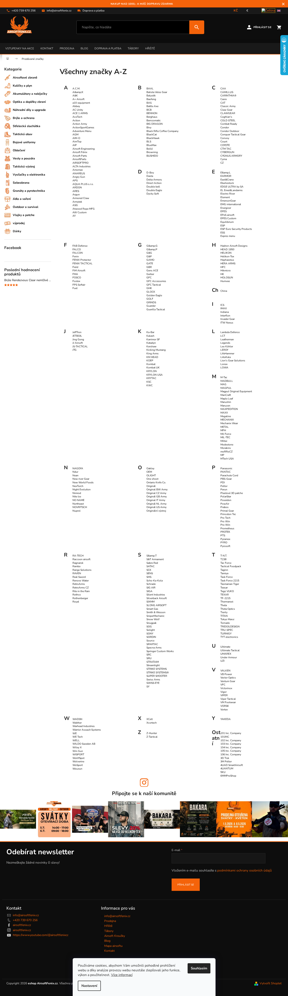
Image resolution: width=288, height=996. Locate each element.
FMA (75, 274)
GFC (149, 277)
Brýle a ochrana (24, 118)
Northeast (78, 503)
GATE (149, 263)
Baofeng (151, 99)
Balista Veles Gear (156, 92)
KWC (149, 385)
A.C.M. (76, 88)
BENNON (151, 113)
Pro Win (225, 521)
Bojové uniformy (24, 142)
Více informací (122, 975)
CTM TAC (225, 148)
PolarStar (225, 496)
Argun (76, 194)
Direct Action (154, 183)
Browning (152, 152)
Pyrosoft (225, 546)
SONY (149, 633)
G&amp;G (152, 246)
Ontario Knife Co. (156, 482)
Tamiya (224, 573)
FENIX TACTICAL (82, 263)
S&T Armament (155, 559)
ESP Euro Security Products (236, 229)
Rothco (76, 594)
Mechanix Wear (229, 423)
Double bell (153, 186)
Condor (224, 127)
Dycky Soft (152, 193)
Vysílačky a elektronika (29, 175)
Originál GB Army (156, 496)
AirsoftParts (79, 159)
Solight (150, 630)
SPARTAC (152, 644)
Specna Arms (154, 647)
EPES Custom (228, 218)
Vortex (224, 709)
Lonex (223, 364)
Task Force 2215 (229, 580)
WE (74, 733)
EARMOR (225, 176)
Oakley (150, 468)
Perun (223, 489)
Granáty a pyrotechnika (29, 191)
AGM (75, 134)
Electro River (227, 193)
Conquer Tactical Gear (233, 134)
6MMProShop (228, 775)
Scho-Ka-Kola (154, 580)
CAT (222, 102)
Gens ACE (152, 270)
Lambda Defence (230, 332)
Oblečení (19, 150)
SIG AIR (150, 587)
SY (147, 686)
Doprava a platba (107, 48)
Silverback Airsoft (156, 598)
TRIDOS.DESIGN (230, 626)
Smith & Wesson (155, 612)
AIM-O (76, 138)
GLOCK (150, 291)
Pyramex (225, 539)
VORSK (224, 706)
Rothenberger (80, 598)
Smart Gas (152, 609)
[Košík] (279, 27)
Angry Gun (78, 177)
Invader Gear (227, 319)
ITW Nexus (226, 322)
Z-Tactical (152, 736)
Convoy (224, 138)
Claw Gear (226, 110)
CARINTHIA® (228, 95)
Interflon (225, 315)
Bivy (148, 127)
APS (75, 180)
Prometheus (227, 528)
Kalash (150, 336)
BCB (149, 110)
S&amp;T (151, 555)
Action (76, 120)
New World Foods (83, 482)
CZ (222, 163)
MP (222, 455)
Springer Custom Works (160, 651)
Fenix (75, 256)
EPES (223, 211)
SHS (148, 577)
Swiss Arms (153, 679)
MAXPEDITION (229, 409)
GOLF (149, 299)
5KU (223, 772)
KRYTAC (151, 378)
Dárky (17, 231)
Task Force (226, 577)
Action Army (79, 124)
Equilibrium (227, 222)
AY (74, 216)
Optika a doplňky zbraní (29, 102)
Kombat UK (153, 367)
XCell (149, 719)
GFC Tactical (153, 284)
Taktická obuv (22, 134)
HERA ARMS (227, 263)
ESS (222, 232)
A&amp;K (77, 92)
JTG (74, 350)
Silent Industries (155, 594)
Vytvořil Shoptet (271, 983)
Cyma (223, 159)
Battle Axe (152, 106)
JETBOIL (77, 336)
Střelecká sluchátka (26, 126)
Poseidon (225, 500)
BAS (149, 102)
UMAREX (225, 653)
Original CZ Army (156, 493)
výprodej (19, 223)
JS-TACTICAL (80, 346)
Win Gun (77, 751)
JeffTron (76, 332)
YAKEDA (225, 719)
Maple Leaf (226, 398)
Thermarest (226, 601)
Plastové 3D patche (231, 493)
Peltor (223, 486)
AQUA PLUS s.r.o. (83, 184)
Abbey (76, 106)
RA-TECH (78, 555)
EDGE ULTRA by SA (231, 186)
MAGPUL (226, 388)
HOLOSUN (226, 277)
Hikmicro (225, 270)
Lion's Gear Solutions (232, 360)
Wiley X (77, 747)
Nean (75, 475)
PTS (222, 535)
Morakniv (225, 448)
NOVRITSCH (79, 507)
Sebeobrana (21, 183)
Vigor (223, 692)
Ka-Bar (150, 332)
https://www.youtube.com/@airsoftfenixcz (40, 935)
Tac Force (225, 563)
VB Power (226, 674)
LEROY (224, 350)
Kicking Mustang (156, 350)
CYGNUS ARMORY (231, 155)
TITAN (224, 616)
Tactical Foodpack (230, 566)
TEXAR (224, 594)
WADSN (77, 719)
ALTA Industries (81, 166)
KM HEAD (152, 357)
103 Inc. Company (230, 744)
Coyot (223, 141)
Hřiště (150, 48)
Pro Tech (225, 517)
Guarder (151, 306)
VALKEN (225, 670)
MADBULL (226, 381)
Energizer (225, 208)
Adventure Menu (81, 131)
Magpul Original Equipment (236, 391)
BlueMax (151, 145)
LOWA (224, 367)
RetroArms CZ (80, 587)
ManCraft (225, 395)
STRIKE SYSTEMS (156, 669)
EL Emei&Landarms (231, 190)
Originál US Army (156, 507)
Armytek (77, 201)
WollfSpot (78, 758)
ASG (75, 205)
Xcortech (151, 722)
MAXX (224, 412)
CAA (223, 88)
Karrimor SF (153, 339)
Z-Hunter (151, 733)
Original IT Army (155, 500)
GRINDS (151, 302)
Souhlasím (199, 968)
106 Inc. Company (230, 754)
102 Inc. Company (230, 740)
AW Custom (79, 212)
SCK (148, 570)
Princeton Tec (228, 514)
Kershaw (151, 346)
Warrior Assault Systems (86, 729)
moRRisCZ (226, 451)
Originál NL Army (156, 503)
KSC (148, 382)
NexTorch (77, 486)
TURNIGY (226, 633)
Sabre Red (152, 563)
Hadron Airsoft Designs (233, 246)
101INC (224, 736)
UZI (222, 661)
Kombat (150, 364)
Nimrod (76, 493)
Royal (75, 601)
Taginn (224, 570)
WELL (76, 740)
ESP (222, 225)
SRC (148, 654)
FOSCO (76, 277)
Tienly (223, 612)
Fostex (76, 281)
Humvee (225, 281)
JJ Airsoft (77, 343)
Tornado (225, 623)
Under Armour (228, 657)
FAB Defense (79, 246)
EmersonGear (228, 200)
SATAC (150, 566)
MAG (223, 384)
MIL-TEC (225, 437)
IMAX (223, 308)
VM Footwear (228, 702)
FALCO (76, 249)
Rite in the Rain (81, 591)
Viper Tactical (228, 699)
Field (75, 267)
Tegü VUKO (227, 591)
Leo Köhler (226, 346)
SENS (149, 573)
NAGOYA (77, 468)
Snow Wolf (152, 619)
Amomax (77, 170)
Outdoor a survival (25, 207)
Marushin (225, 402)
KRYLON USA (154, 374)
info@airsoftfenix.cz (26, 915)
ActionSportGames (83, 127)
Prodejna (67, 48)
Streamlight (153, 665)
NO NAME (78, 500)
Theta (223, 605)
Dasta (149, 176)
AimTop (76, 141)
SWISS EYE (152, 683)
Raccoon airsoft (81, 559)
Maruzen (225, 405)
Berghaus (151, 117)
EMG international (230, 204)
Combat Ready (228, 124)
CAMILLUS (226, 92)
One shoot (152, 479)
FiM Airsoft (78, 270)
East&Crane (227, 179)
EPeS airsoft (227, 215)
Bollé (149, 148)
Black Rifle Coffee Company (162, 131)
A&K (75, 95)
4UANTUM (226, 768)
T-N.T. (223, 555)
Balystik (151, 95)
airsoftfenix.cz (22, 925)
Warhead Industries (83, 726)
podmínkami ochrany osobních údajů (244, 870)
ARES (75, 191)
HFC (223, 267)
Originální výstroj (156, 510)
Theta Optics (227, 609)
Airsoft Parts (79, 155)
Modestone (226, 444)
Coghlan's (226, 117)
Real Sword (79, 577)
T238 (223, 559)
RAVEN (76, 573)
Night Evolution (81, 489)
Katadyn (151, 343)
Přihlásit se (185, 884)
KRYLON (151, 371)
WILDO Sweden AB (83, 744)
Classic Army (228, 106)
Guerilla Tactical (155, 309)
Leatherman (227, 339)
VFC (222, 684)
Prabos (224, 507)
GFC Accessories (156, 281)
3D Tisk (224, 758)
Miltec (223, 441)
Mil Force (225, 434)
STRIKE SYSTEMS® (157, 672)
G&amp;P (151, 249)
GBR (149, 267)
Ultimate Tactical (230, 650)
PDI (222, 482)
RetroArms (78, 584)
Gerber (150, 274)
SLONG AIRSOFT (156, 605)
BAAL (149, 88)
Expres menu (227, 236)
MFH (223, 430)
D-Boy (150, 172)
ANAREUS (78, 173)
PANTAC (225, 472)
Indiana (224, 312)
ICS (222, 305)
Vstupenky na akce (19, 48)
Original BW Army (157, 489)
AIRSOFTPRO (80, 163)
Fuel (75, 288)
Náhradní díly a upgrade (29, 110)
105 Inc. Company (230, 751)
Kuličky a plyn (22, 86)
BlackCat (151, 134)
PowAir (224, 503)
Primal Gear (227, 510)
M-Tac (223, 377)
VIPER (224, 695)
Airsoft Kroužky (114, 936)
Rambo (76, 566)
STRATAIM (152, 662)
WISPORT (78, 754)
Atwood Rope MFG (83, 208)
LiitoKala (225, 357)
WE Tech (77, 736)
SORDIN (151, 637)
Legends (225, 343)
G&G (149, 253)
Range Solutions (81, 570)
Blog (84, 48)
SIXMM (150, 601)
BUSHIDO (152, 155)
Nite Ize (76, 496)
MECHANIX (227, 419)
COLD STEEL (228, 120)
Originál (151, 486)
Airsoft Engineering (83, 148)
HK (222, 274)
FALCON (77, 253)
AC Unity (77, 110)
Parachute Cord (229, 475)
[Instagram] (144, 782)
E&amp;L (225, 172)
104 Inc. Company (230, 747)
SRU (149, 658)
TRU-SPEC (226, 630)
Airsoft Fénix (79, 152)
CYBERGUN (227, 152)
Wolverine (78, 761)
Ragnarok (77, 563)
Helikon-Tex (227, 256)
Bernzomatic (153, 120)
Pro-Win (225, 525)
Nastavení (89, 985)
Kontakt (47, 48)
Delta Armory (154, 179)
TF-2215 (225, 598)
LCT (222, 336)
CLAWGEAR (227, 113)
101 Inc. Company (230, 733)
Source (150, 640)
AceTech (77, 117)
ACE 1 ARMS (80, 113)
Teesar (224, 587)
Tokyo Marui (227, 619)
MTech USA (227, 458)
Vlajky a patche (24, 215)
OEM (149, 472)
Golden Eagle (154, 295)
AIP (74, 145)
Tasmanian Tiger (229, 584)
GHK (149, 288)
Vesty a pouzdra (24, 158)
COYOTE (225, 145)
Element (225, 197)
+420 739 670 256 (25, 920)
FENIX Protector (81, 260)
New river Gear (80, 479)
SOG (149, 626)
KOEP (149, 360)
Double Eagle (154, 190)
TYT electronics (229, 637)
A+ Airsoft (78, 99)
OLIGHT (151, 475)
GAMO (150, 260)
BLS (148, 141)
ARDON (77, 187)
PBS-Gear (226, 479)
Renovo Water (80, 580)
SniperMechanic (155, 616)
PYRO (223, 542)
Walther (77, 722)
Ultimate (225, 646)
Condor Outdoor (229, 131)
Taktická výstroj (24, 167)
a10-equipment (81, 102)
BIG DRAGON (154, 124)
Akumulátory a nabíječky (30, 94)
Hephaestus (227, 260)
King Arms (152, 353)
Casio (223, 99)
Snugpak (151, 623)
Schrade (151, 584)
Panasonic (226, 468)
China (223, 291)
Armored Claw (80, 198)
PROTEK (225, 532)
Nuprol (76, 510)
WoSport (77, 765)
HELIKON (226, 253)
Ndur (75, 472)
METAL (224, 427)
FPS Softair (78, 284)
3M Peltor (226, 761)
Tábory (133, 48)
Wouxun (77, 768)
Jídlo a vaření (22, 199)
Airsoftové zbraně (25, 78)
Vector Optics (228, 677)
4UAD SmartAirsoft (231, 765)
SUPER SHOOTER (156, 676)
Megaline (225, 416)
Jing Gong (78, 339)
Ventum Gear (227, 681)
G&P (149, 256)
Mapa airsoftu (113, 946)
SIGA (149, 591)
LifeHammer (227, 353)
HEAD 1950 (227, 249)
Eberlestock (227, 183)
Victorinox (226, 688)
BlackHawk (152, 138)
